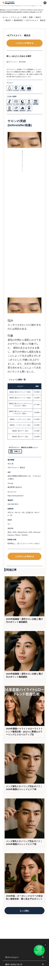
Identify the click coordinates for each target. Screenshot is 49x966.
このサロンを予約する (24, 43)
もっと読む (24, 911)
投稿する (17, 451)
